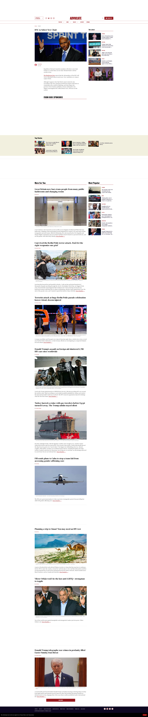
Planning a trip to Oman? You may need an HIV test (58, 529)
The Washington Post (49, 75)
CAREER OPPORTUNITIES (47, 708)
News (67, 22)
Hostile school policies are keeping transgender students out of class (107, 225)
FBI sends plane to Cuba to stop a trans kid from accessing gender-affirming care (57, 459)
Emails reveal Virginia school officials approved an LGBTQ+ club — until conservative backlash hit (107, 64)
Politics (60, 22)
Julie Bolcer (40, 64)
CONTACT (36, 708)
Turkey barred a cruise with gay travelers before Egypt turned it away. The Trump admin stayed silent (60, 404)
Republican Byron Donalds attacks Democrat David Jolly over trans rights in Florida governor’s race (107, 209)
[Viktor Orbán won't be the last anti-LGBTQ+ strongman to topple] (61, 600)
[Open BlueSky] (49, 18)
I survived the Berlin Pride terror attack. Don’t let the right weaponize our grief (59, 244)
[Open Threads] (51, 18)
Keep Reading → (60, 236)
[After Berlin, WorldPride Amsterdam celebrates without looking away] (67, 151)
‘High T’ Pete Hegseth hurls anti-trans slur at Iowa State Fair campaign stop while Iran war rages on (107, 55)
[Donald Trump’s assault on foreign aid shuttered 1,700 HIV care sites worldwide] (61, 371)
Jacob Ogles (37, 354)
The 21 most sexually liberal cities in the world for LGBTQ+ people (52, 144)
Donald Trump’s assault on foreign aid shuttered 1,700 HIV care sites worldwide (59, 350)
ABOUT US (40, 708)
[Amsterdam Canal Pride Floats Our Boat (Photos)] (40, 151)
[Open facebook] (46, 18)
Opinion (88, 22)
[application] (101, 74)
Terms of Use (31, 714)
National (103, 42)
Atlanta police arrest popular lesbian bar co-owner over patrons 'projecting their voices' (107, 200)
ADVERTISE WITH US (55, 708)
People (103, 212)
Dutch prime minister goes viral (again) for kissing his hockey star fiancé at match (107, 216)
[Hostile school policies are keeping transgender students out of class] (95, 223)
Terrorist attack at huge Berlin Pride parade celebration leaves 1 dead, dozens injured (60, 298)
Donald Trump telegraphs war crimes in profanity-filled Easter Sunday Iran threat (60, 651)
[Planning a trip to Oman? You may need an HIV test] (61, 548)
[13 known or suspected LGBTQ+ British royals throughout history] (93, 143)
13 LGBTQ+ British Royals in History (106, 143)
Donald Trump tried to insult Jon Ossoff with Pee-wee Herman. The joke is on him (107, 233)
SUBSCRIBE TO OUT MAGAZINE (37, 18)
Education (104, 220)
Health (74, 22)
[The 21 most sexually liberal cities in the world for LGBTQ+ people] (40, 143)
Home (36, 26)
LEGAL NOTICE (83, 708)
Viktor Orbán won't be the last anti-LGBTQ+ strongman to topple (60, 580)
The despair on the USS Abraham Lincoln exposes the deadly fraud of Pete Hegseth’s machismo (107, 192)
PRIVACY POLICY (62, 708)
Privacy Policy (23, 714)
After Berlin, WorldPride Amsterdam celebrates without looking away (78, 151)
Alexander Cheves (38, 248)
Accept (144, 714)
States (103, 58)
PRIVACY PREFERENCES (69, 708)
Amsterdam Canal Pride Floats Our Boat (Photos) (51, 151)
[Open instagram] (54, 18)
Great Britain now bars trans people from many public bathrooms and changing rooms (59, 190)
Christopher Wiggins (38, 302)
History (82, 22)
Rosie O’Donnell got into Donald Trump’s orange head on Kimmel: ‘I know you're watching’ (107, 38)
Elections (104, 204)
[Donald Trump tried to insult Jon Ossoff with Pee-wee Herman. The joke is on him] (95, 231)
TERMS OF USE (77, 708)
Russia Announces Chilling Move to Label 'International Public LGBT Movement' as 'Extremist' (79, 144)
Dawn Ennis (37, 194)
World (39, 26)
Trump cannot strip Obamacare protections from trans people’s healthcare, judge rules (107, 46)
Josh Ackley (37, 583)
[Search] (102, 18)
